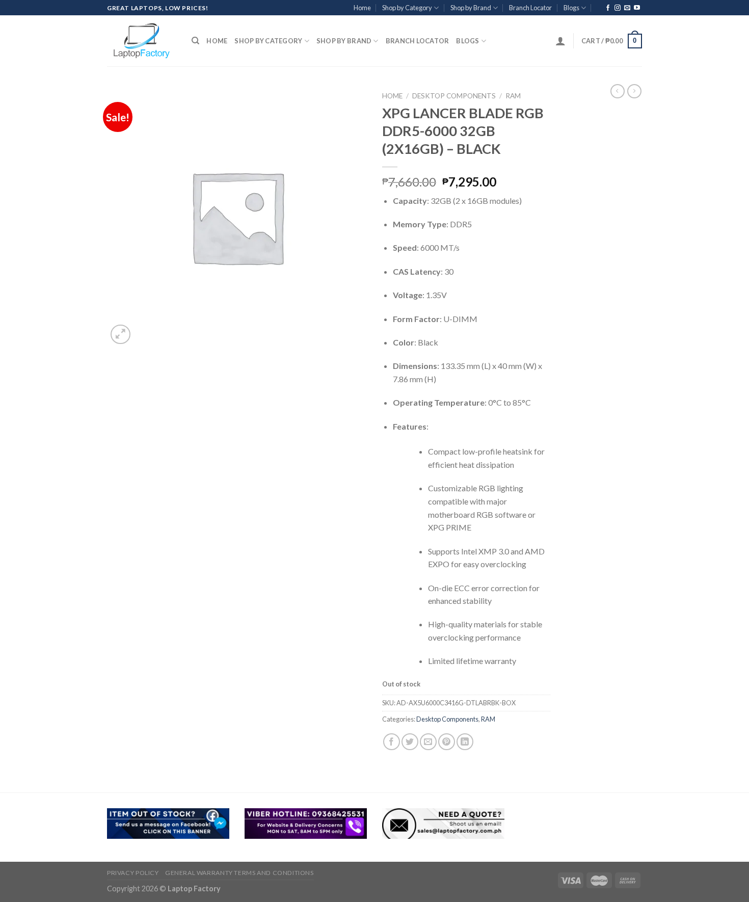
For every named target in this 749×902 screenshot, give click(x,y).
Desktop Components (454, 96)
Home (362, 8)
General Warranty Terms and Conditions (239, 873)
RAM (513, 96)
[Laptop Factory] (141, 40)
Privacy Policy (133, 873)
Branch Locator (530, 8)
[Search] (195, 40)
